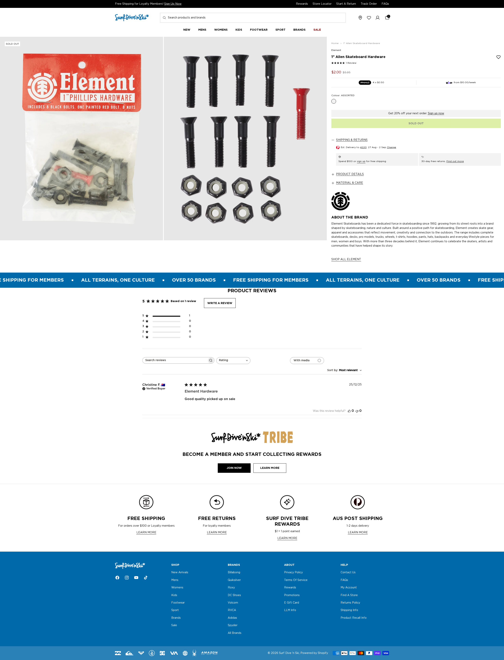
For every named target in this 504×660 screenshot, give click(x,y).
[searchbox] (175, 360)
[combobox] (253, 17)
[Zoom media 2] (245, 138)
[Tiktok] (145, 577)
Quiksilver (234, 580)
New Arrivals (179, 572)
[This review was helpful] (349, 411)
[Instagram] (126, 577)
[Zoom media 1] (81, 138)
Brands (176, 618)
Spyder (232, 625)
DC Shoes (234, 595)
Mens (174, 580)
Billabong (234, 572)
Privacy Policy (293, 572)
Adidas (232, 618)
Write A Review (219, 303)
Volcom (233, 602)
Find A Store (349, 595)
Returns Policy (350, 602)
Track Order (369, 4)
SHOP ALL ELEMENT (346, 259)
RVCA (232, 610)
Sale (174, 625)
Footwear (178, 602)
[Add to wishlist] (498, 57)
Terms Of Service (296, 580)
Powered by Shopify (314, 653)
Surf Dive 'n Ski (289, 653)
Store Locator (322, 4)
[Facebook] (117, 577)
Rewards (302, 4)
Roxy (231, 587)
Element (336, 50)
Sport (175, 610)
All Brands (234, 633)
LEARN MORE (146, 532)
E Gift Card (291, 602)
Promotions (292, 595)
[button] (377, 18)
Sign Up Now (173, 4)
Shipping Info (349, 610)
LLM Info (290, 610)
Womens (177, 587)
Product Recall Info (354, 618)
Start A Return (346, 4)
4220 (363, 147)
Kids (174, 595)
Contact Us (348, 572)
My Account (349, 587)
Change (391, 147)
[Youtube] (136, 577)
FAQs (385, 4)
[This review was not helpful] (357, 411)
